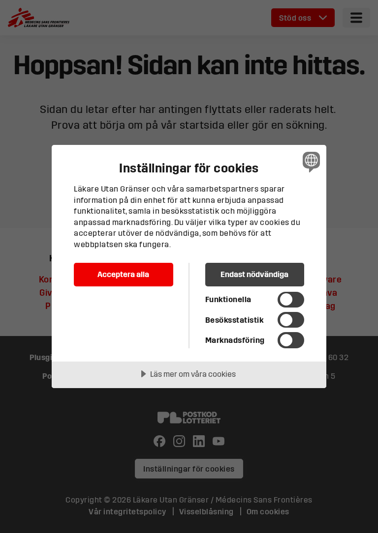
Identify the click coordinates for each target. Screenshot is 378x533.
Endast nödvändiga (254, 274)
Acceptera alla (123, 274)
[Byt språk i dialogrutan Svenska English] (310, 161)
